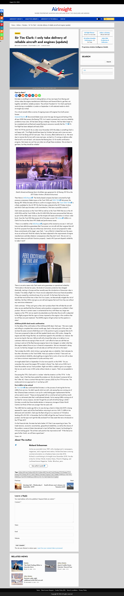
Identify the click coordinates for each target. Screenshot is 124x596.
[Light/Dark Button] (98, 19)
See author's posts (37, 466)
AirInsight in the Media (49, 19)
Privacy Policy (83, 590)
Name (16, 525)
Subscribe (110, 19)
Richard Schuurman (21, 45)
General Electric (20, 117)
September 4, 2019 (35, 45)
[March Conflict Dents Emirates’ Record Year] (50, 566)
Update (56, 477)
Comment (18, 502)
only (52, 474)
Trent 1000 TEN (65, 203)
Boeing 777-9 (66, 472)
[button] (102, 19)
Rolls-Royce (27, 198)
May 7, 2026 (62, 569)
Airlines (60, 563)
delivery (37, 474)
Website (17, 538)
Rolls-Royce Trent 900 (20, 477)
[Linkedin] (26, 95)
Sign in (62, 19)
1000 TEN (55, 200)
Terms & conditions (72, 590)
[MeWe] (32, 95)
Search (86, 56)
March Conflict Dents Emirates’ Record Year (65, 566)
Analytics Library (31, 19)
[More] (1, 38)
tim (52, 477)
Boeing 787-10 (26, 474)
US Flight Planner (89, 33)
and (53, 472)
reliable (56, 474)
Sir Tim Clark (43, 477)
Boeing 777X (18, 474)
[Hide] (0, 41)
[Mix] (36, 95)
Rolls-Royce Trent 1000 (65, 474)
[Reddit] (23, 95)
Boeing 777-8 (58, 472)
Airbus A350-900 (33, 472)
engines (48, 474)
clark (33, 474)
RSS (85, 70)
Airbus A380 (42, 472)
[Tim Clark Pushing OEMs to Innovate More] (17, 566)
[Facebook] (16, 95)
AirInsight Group (16, 19)
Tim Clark (20, 388)
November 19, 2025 (31, 582)
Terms (38, 590)
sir (38, 477)
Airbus (60, 218)
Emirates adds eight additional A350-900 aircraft (33, 579)
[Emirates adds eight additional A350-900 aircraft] (17, 579)
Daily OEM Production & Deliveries (105, 40)
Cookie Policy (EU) (60, 590)
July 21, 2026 (29, 569)
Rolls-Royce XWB (32, 477)
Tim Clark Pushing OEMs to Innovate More (33, 566)
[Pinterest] (29, 95)
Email (16, 532)
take (49, 477)
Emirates (17, 33)
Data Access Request (47, 590)
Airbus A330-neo (23, 472)
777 (66, 124)
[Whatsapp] (39, 95)
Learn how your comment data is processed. (50, 548)
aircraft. (49, 472)
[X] (19, 95)
